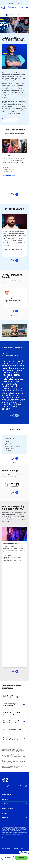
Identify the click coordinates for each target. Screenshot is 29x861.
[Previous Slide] (12, 194)
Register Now (10, 120)
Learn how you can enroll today (17, 2)
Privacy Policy (11, 845)
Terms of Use (4, 845)
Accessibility (15, 848)
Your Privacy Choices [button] (19, 845)
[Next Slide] (17, 194)
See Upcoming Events (9, 175)
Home (3, 14)
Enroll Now (21, 858)
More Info (8, 858)
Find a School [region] (12, 7)
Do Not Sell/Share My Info (7, 848)
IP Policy (21, 848)
